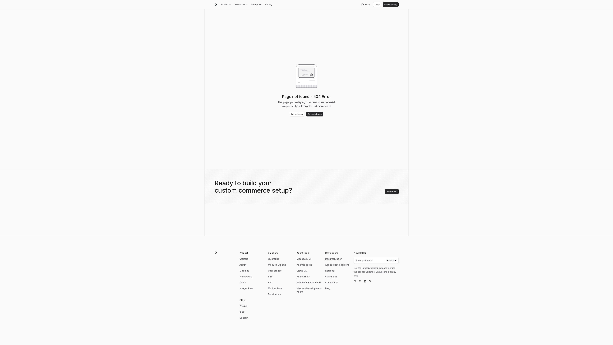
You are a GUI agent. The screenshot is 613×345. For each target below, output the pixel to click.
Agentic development (337, 264)
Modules (244, 270)
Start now (392, 191)
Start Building (390, 4)
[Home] (216, 4)
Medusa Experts (277, 264)
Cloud (242, 282)
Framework (245, 276)
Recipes (329, 270)
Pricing (268, 4)
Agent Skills (303, 276)
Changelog (331, 276)
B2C (270, 282)
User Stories (275, 270)
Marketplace (275, 288)
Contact (243, 317)
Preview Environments (309, 282)
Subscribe (391, 260)
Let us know (297, 114)
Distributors (274, 294)
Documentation (333, 258)
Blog (327, 288)
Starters (243, 258)
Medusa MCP (304, 258)
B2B (270, 276)
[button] (226, 4)
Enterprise (256, 4)
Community (331, 282)
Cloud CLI (302, 270)
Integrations (246, 288)
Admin (242, 264)
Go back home (314, 114)
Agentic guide (304, 264)
